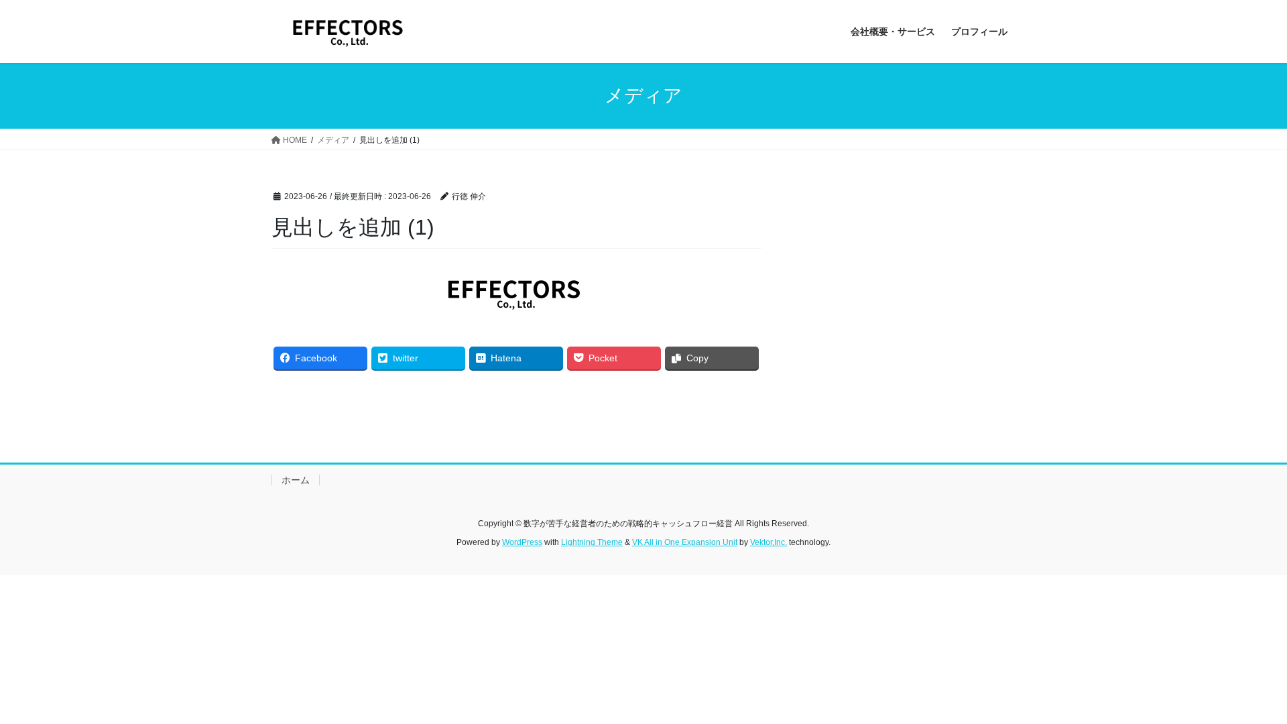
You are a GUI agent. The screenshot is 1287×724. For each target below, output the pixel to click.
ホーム (296, 480)
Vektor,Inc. (768, 542)
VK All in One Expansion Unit (684, 542)
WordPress (522, 542)
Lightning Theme (592, 542)
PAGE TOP (1246, 691)
